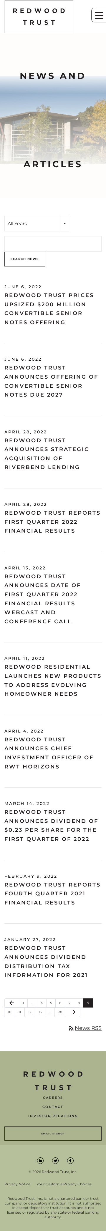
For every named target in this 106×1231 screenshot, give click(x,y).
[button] (98, 15)
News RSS (85, 1028)
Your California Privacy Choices (64, 1184)
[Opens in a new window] (41, 1160)
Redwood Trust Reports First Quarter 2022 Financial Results (52, 522)
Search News (25, 259)
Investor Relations (53, 1116)
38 (62, 1012)
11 (21, 1012)
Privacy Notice (17, 1184)
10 (11, 1012)
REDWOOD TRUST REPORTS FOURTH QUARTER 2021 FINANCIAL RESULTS (52, 894)
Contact (52, 1107)
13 (41, 1012)
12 (31, 1012)
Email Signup (53, 1133)
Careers (53, 1097)
